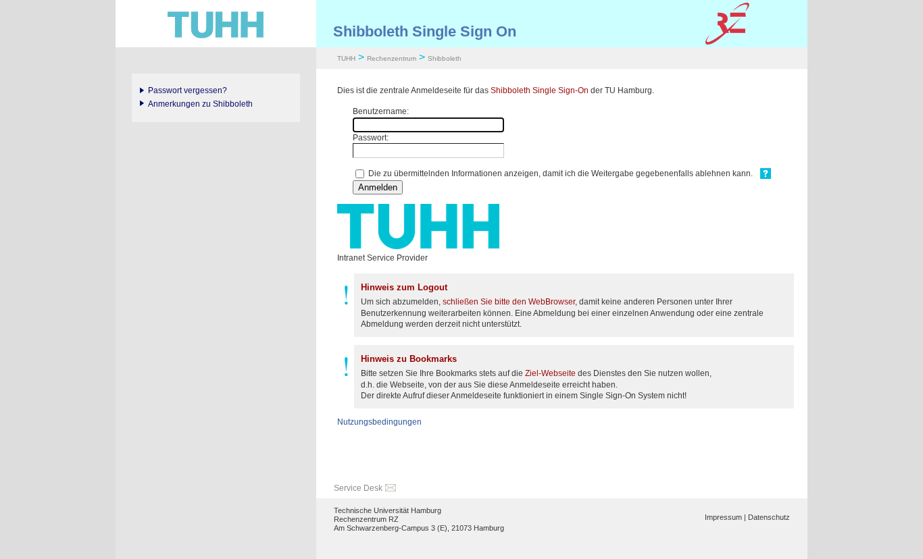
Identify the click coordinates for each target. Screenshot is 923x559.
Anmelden (377, 187)
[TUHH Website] (216, 23)
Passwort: (371, 137)
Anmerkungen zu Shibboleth (200, 104)
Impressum (723, 517)
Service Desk (358, 488)
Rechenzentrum (391, 58)
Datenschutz (769, 517)
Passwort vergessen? (187, 90)
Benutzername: (381, 111)
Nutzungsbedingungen (379, 422)
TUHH (346, 58)
